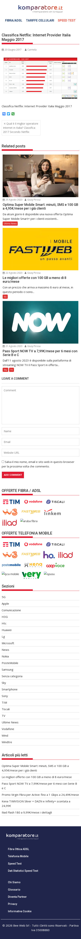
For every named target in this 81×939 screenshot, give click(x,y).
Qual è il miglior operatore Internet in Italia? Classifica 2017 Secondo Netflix (20, 128)
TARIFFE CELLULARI (40, 20)
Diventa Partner (17, 896)
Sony (5, 696)
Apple (5, 603)
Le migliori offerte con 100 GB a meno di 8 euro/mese (37, 777)
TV (11, 369)
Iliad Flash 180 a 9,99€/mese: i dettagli (27, 812)
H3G (5, 617)
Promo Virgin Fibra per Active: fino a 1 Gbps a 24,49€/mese (40, 795)
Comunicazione (11, 610)
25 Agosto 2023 (13, 199)
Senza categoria (12, 676)
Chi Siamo (14, 882)
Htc (4, 623)
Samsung (7, 669)
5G (5, 296)
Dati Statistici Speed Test (23, 870)
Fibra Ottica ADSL (18, 849)
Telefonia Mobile (18, 856)
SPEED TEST (67, 20)
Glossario (14, 889)
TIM (4, 702)
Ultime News (10, 223)
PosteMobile (10, 663)
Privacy (12, 903)
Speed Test (14, 863)
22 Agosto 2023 (13, 272)
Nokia (5, 656)
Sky (5, 369)
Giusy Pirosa (33, 199)
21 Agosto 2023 (13, 346)
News (5, 650)
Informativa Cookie (19, 911)
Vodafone (8, 729)
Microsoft (8, 643)
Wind (5, 735)
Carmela (32, 49)
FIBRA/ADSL (13, 20)
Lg (3, 636)
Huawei (6, 630)
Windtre (7, 742)
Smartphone (10, 689)
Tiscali (6, 709)
